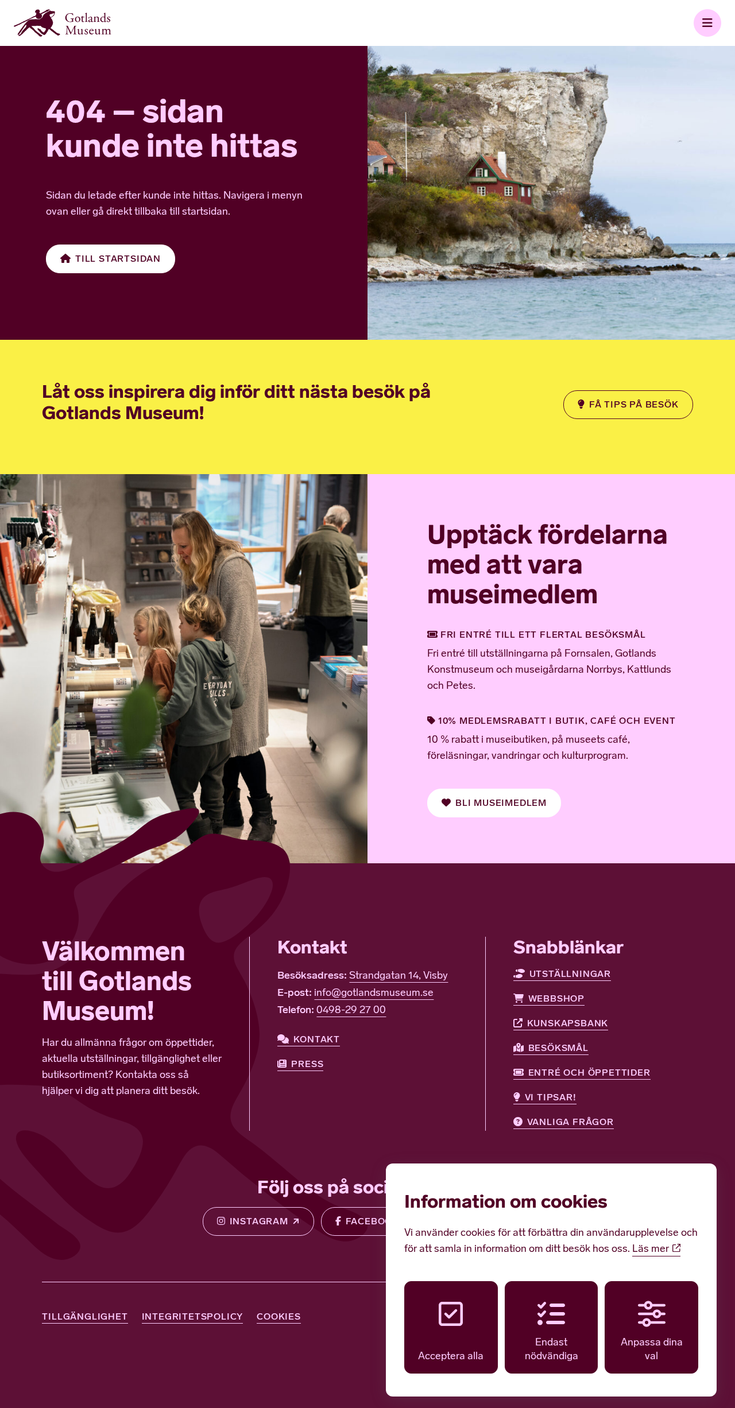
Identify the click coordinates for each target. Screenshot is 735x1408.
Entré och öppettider (589, 1072)
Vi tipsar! (551, 1097)
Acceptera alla (450, 1357)
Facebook (372, 1221)
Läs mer (651, 1249)
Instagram (259, 1221)
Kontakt (316, 1039)
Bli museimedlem (501, 802)
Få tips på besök (634, 404)
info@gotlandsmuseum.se (374, 993)
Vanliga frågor (570, 1121)
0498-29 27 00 (351, 1011)
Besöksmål (558, 1047)
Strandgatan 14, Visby (398, 976)
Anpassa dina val (652, 1350)
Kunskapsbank (568, 1023)
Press (307, 1063)
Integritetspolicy (192, 1316)
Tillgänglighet (84, 1316)
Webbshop (556, 998)
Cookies (279, 1316)
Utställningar (570, 973)
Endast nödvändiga (551, 1350)
